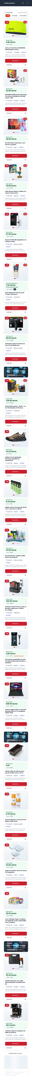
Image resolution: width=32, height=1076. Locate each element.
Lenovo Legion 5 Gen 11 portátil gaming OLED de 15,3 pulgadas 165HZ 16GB (15, 711)
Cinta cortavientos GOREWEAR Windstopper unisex (15, 48)
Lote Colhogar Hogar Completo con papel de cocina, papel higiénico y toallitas (15, 920)
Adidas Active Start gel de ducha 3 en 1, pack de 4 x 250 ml (16, 508)
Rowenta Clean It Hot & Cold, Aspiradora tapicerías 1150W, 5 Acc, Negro (16, 608)
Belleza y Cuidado (18, 244)
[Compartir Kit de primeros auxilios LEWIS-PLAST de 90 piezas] (25, 575)
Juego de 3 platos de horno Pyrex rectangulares (16, 871)
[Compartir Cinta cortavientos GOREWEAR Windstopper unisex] (25, 64)
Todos (7, 15)
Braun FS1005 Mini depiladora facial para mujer (16, 240)
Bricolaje (16, 100)
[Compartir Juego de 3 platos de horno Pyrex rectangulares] (25, 887)
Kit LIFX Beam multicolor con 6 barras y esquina (15, 143)
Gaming (16, 715)
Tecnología (14, 15)
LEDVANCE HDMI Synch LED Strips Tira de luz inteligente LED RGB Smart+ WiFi (16, 96)
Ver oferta (15, 60)
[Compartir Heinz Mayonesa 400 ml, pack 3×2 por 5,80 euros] (25, 312)
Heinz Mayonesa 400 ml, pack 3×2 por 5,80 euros (14, 293)
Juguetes (16, 195)
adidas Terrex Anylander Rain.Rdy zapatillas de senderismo (13, 458)
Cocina (15, 875)
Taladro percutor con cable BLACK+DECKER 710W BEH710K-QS (15, 982)
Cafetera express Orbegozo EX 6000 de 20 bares (15, 1031)
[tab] (13, 35)
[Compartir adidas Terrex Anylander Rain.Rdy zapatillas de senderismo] (25, 475)
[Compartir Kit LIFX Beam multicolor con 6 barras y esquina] (25, 159)
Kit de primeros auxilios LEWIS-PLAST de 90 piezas (15, 556)
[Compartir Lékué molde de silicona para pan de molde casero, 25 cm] (25, 788)
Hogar (15, 147)
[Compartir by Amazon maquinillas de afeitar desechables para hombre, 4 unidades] (25, 678)
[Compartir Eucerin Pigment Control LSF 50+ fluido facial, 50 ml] (25, 839)
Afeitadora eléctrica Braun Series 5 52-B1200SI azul (15, 344)
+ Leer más (8, 65)
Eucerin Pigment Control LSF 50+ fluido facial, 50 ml (16, 820)
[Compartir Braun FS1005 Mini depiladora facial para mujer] (25, 259)
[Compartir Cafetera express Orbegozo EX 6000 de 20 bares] (25, 1047)
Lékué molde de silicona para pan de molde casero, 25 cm (14, 772)
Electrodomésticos (25, 15)
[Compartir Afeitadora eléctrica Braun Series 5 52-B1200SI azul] (25, 363)
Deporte (16, 463)
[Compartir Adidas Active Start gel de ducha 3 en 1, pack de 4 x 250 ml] (25, 524)
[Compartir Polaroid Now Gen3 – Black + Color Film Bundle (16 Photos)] (25, 425)
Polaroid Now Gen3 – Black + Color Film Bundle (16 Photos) (15, 407)
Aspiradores (17, 612)
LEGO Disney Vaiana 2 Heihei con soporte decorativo (15, 192)
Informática (17, 297)
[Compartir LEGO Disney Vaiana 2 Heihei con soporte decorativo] (25, 208)
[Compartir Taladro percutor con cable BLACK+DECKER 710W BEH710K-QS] (25, 999)
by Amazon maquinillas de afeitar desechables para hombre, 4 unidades (15, 660)
